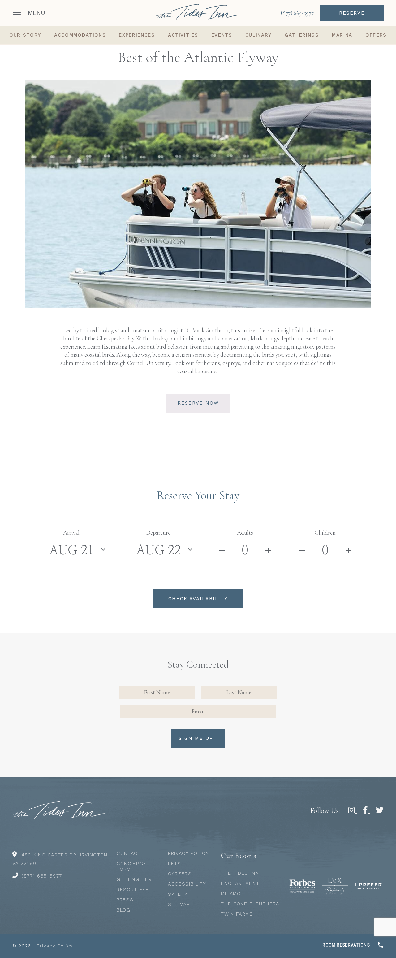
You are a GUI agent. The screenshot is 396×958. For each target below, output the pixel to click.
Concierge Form (132, 866)
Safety (178, 894)
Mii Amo (231, 893)
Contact (129, 853)
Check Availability (198, 598)
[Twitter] (380, 810)
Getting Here (136, 879)
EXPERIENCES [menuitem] (137, 35)
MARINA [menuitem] (342, 35)
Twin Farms (237, 914)
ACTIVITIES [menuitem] (183, 35)
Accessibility (187, 884)
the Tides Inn (240, 873)
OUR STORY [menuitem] (25, 35)
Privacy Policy (188, 853)
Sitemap (179, 904)
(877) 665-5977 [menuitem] (297, 12)
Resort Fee (133, 889)
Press (125, 900)
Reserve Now (198, 403)
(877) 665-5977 (42, 876)
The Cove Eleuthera (250, 904)
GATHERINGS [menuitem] (302, 35)
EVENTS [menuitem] (221, 35)
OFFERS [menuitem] (376, 35)
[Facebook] (366, 810)
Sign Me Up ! (198, 738)
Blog (124, 910)
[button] (29, 13)
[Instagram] (352, 810)
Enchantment (240, 883)
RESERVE (352, 13)
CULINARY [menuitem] (258, 35)
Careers (180, 874)
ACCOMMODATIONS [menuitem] (80, 35)
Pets (174, 863)
